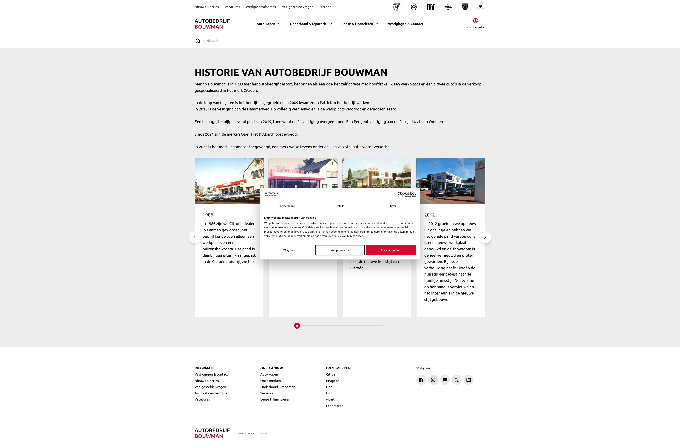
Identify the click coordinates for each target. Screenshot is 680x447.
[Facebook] (421, 380)
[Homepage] (197, 41)
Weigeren (289, 250)
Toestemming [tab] (286, 205)
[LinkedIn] (469, 380)
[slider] (297, 326)
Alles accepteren (391, 250)
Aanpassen (338, 250)
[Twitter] (457, 380)
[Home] (212, 24)
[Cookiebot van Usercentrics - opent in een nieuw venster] (400, 194)
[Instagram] (433, 380)
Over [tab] (393, 205)
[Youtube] (445, 380)
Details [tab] (340, 205)
